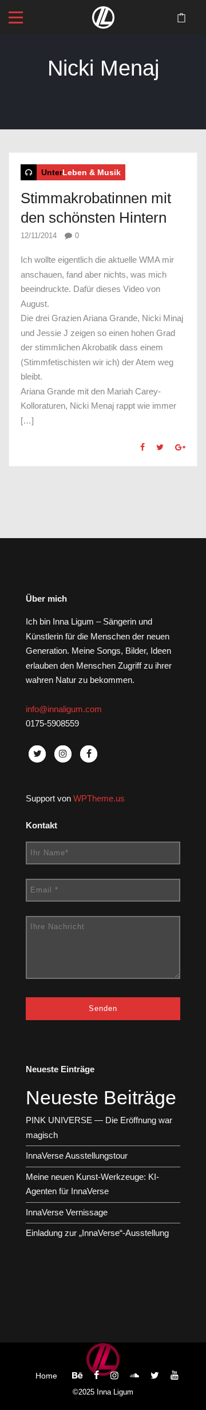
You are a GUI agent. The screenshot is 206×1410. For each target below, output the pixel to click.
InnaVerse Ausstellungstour (77, 1155)
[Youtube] (175, 1375)
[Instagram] (114, 1375)
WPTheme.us (99, 798)
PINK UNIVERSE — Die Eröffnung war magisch (99, 1127)
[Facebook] (96, 1375)
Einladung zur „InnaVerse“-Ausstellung (97, 1233)
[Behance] (77, 1375)
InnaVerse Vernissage (67, 1212)
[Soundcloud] (134, 1375)
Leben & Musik (91, 172)
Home (46, 1375)
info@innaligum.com (64, 709)
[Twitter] (154, 1375)
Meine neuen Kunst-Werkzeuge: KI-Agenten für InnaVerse (92, 1184)
